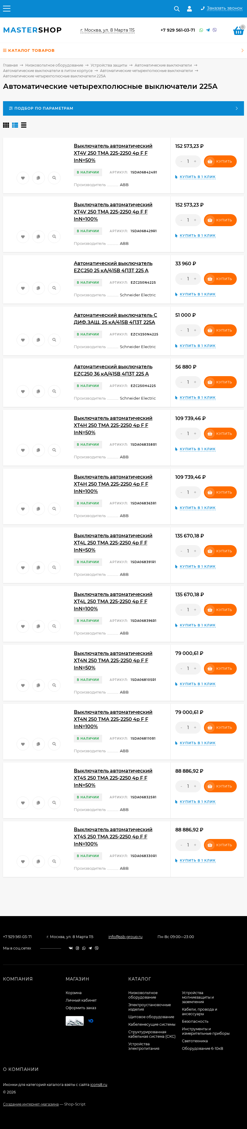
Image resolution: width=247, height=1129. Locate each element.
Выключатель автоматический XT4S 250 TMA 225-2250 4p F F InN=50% (113, 778)
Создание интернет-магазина (31, 1104)
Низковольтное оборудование (54, 65)
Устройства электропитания (143, 1046)
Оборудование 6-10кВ (202, 1048)
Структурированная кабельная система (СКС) (152, 1034)
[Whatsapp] (201, 30)
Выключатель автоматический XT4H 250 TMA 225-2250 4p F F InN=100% (113, 484)
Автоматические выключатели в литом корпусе (47, 70)
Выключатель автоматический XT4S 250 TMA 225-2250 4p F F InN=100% (113, 837)
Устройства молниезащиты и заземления (198, 997)
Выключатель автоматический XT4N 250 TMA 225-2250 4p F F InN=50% (113, 660)
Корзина (74, 992)
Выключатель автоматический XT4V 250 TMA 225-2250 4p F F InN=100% (113, 212)
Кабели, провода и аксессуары (199, 1011)
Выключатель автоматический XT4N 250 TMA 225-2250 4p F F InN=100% (113, 719)
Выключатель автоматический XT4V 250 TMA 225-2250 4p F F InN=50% (113, 153)
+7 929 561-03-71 (178, 30)
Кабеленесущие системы (151, 1024)
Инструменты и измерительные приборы (206, 1031)
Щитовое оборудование (151, 1017)
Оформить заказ (81, 1008)
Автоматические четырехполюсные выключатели (146, 70)
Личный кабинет (81, 1000)
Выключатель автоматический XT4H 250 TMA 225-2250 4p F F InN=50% (113, 425)
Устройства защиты (109, 65)
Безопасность (195, 1021)
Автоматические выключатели (163, 65)
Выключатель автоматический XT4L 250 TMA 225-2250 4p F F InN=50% (113, 543)
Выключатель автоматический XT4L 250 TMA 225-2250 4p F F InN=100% (113, 601)
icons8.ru (98, 1084)
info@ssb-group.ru (125, 936)
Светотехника (195, 1041)
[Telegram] (208, 30)
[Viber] (215, 30)
